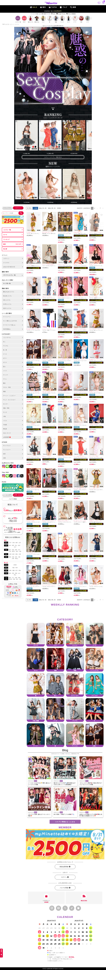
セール (5, 234)
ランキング (6, 239)
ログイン (18, 208)
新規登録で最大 (53, 11)
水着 (4, 458)
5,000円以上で (46, 901)
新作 (4, 244)
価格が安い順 (42, 208)
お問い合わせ (18, 495)
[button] (102, 208)
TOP (3, 24)
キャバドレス (7, 445)
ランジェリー (7, 449)
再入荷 (5, 249)
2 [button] (94, 208)
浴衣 (4, 454)
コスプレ (7, 24)
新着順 (59, 208)
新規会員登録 (7, 208)
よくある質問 (7, 495)
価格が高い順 (51, 208)
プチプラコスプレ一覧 (9, 275)
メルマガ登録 (13, 499)
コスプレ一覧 (7, 230)
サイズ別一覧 (7, 283)
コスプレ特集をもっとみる (65, 822)
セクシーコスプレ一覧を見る (53, 157)
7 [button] (100, 208)
